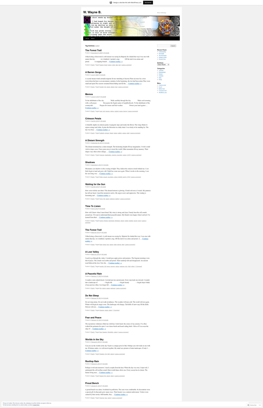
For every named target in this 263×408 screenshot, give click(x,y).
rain (126, 266)
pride (113, 65)
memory (114, 155)
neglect (116, 111)
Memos (89, 94)
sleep (110, 310)
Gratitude (161, 76)
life (105, 87)
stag (117, 65)
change (102, 155)
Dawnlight (161, 53)
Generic (161, 74)
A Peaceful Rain (93, 273)
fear (101, 332)
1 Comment (138, 266)
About (93, 38)
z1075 (128, 155)
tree (116, 87)
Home (87, 38)
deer (101, 244)
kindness (117, 221)
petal (128, 133)
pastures (122, 266)
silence (119, 244)
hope (101, 199)
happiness (111, 221)
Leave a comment (127, 65)
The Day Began (162, 55)
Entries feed (162, 89)
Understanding (162, 51)
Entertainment (162, 72)
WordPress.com (163, 92)
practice (131, 221)
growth (102, 87)
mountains (110, 177)
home (108, 266)
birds (101, 177)
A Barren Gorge (93, 72)
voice (139, 221)
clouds (105, 177)
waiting (117, 199)
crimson (107, 133)
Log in (160, 87)
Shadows (90, 162)
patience (112, 199)
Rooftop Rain (92, 361)
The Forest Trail (93, 50)
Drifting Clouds (163, 57)
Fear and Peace (93, 317)
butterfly (102, 133)
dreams (102, 310)
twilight (120, 177)
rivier (129, 266)
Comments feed (162, 90)
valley (132, 266)
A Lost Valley (92, 251)
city (105, 266)
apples (102, 266)
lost (104, 111)
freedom (105, 332)
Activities (161, 70)
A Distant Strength (94, 140)
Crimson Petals (93, 118)
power (126, 221)
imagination (108, 155)
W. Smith (106, 53)
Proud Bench (92, 383)
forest (105, 65)
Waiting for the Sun (95, 184)
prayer (121, 111)
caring (101, 221)
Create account (162, 85)
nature (109, 65)
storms (125, 111)
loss (108, 244)
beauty (102, 65)
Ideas (160, 77)
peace (124, 133)
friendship (110, 332)
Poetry (92, 65)
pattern (120, 133)
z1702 (128, 177)
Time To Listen (93, 206)
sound (135, 221)
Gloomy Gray (162, 59)
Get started (148, 2)
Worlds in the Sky (94, 339)
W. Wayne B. (92, 12)
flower (111, 133)
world (124, 177)
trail (120, 65)
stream (113, 87)
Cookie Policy (36, 405)
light (108, 354)
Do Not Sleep (92, 295)
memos (108, 111)
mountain (119, 155)
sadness (112, 288)
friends (106, 221)
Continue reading (116, 61)
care (101, 111)
